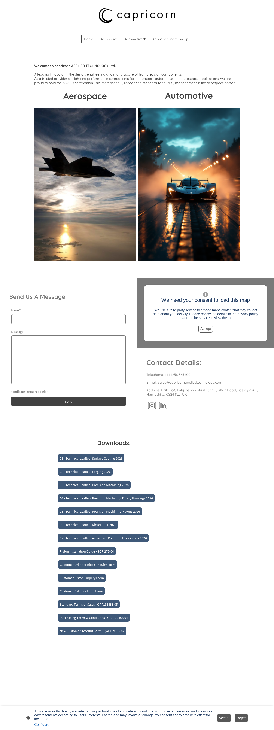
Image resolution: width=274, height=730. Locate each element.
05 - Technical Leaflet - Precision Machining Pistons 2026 (100, 511)
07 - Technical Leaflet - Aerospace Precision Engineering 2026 (103, 538)
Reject (241, 718)
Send (68, 401)
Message (17, 331)
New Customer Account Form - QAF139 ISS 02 (92, 631)
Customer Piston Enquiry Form (82, 578)
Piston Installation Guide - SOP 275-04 (87, 551)
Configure (41, 724)
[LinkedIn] (163, 405)
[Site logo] (137, 15)
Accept (205, 329)
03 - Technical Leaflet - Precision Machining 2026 (94, 485)
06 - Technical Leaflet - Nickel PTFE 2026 (88, 525)
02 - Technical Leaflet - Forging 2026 (85, 471)
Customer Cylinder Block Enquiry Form (87, 564)
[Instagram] (152, 405)
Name (16, 310)
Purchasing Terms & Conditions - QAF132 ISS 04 (94, 617)
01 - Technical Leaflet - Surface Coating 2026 (91, 458)
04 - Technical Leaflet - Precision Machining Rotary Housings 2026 (106, 498)
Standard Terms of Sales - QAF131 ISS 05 (89, 604)
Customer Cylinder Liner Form (81, 591)
